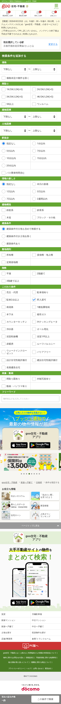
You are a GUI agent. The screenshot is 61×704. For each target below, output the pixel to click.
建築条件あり (13, 243)
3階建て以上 (13, 281)
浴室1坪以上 (43, 336)
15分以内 (41, 158)
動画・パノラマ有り (17, 386)
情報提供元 (30, 658)
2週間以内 (42, 199)
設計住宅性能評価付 (17, 360)
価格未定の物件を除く (18, 78)
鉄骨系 (40, 210)
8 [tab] (39, 474)
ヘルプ (28, 668)
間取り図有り (13, 378)
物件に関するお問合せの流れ (13, 658)
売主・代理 (12, 292)
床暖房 (10, 344)
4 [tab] (29, 474)
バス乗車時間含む (16, 172)
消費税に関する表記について (41, 662)
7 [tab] (37, 474)
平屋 (9, 273)
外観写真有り (44, 378)
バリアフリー (44, 352)
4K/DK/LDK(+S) (45, 96)
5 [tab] (31, 474)
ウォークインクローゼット (17, 352)
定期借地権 (12, 262)
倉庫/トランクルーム (41, 639)
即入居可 (41, 299)
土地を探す (6, 632)
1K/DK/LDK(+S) (15, 89)
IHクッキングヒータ (47, 321)
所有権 (10, 255)
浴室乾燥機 (12, 336)
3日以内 (41, 191)
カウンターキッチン (17, 321)
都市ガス (41, 314)
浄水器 (10, 329)
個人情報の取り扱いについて (18, 662)
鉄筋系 (10, 210)
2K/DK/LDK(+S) (45, 89)
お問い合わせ (38, 668)
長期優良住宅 (13, 367)
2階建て (41, 273)
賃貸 (3, 614)
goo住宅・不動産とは (10, 653)
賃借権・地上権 (45, 255)
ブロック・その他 (46, 217)
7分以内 (41, 151)
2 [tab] (24, 474)
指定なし (11, 143)
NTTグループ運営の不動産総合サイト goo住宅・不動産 (19, 1)
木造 (9, 217)
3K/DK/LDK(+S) (15, 96)
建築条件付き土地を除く (19, 236)
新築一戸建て (7, 626)
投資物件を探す (39, 632)
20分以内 (11, 165)
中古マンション (39, 620)
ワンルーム (42, 104)
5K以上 (10, 104)
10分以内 (11, 158)
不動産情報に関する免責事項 (46, 658)
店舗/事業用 (6, 639)
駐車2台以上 (13, 299)
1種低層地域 (43, 307)
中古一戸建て (38, 626)
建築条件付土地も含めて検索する (24, 228)
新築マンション (8, 620)
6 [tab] (34, 474)
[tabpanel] (30, 462)
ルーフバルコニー (46, 344)
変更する (53, 44)
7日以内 (11, 199)
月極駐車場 (37, 614)
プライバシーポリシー (16, 668)
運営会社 (48, 668)
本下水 (10, 314)
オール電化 (42, 329)
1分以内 (41, 143)
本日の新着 (42, 184)
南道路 (10, 307)
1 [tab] (21, 474)
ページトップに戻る (30, 525)
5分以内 (11, 151)
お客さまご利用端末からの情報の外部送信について (38, 653)
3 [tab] (26, 474)
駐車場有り (42, 292)
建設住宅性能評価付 (47, 360)
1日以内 (11, 191)
